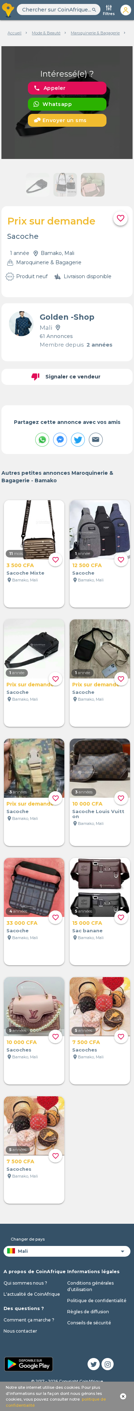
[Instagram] (107, 1364)
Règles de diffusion (88, 1311)
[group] (67, 102)
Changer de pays (28, 1239)
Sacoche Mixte (25, 572)
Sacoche (83, 572)
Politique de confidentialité (96, 1300)
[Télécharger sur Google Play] (29, 1363)
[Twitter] (94, 1364)
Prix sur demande (30, 684)
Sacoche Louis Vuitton (98, 814)
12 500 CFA (87, 565)
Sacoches (18, 1049)
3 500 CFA (20, 565)
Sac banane (87, 930)
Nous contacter (20, 1331)
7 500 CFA (86, 1042)
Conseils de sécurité (89, 1322)
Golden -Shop (67, 317)
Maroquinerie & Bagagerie (95, 32)
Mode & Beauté (46, 32)
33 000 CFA (22, 923)
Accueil (14, 32)
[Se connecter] (125, 10)
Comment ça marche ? (29, 1320)
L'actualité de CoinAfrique (32, 1294)
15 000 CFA (87, 923)
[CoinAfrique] (8, 10)
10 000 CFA (87, 804)
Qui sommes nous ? (25, 1283)
